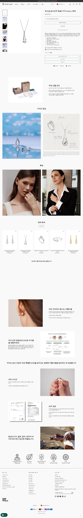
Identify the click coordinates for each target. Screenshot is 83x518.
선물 (42, 4)
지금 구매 (63, 26)
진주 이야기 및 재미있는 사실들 (8, 486)
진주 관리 (57, 485)
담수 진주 (30, 481)
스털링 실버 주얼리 (58, 483)
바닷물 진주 (31, 492)
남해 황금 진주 (31, 490)
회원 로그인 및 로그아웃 (59, 481)
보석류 (28, 4)
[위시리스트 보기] (76, 4)
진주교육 (30, 474)
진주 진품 (30, 476)
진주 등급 (30, 478)
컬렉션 (16, 4)
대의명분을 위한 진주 (6, 485)
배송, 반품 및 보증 (63, 56)
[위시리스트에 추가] (16, 231)
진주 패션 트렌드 (5, 480)
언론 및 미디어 (5, 483)
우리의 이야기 (5, 474)
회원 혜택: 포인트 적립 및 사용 (61, 480)
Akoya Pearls (31, 486)
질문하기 (63, 61)
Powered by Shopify (41, 513)
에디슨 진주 (31, 483)
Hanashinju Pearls (32, 493)
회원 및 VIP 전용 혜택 (59, 478)
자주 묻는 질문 (58, 476)
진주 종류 (30, 480)
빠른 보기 (10, 248)
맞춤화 (22, 4)
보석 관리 (63, 59)
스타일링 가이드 (5, 481)
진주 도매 (4, 488)
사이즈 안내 (4, 478)
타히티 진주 (31, 488)
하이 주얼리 (35, 4)
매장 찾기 (4, 476)
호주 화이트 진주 (32, 485)
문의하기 (56, 474)
